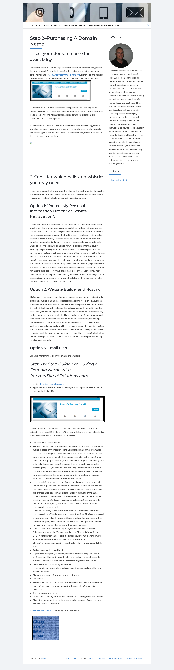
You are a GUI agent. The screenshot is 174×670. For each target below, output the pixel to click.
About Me (115, 25)
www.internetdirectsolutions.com (64, 74)
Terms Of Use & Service (134, 659)
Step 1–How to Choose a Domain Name (48, 25)
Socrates (44, 659)
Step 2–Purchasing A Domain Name (74, 25)
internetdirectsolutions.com (51, 383)
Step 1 (75, 659)
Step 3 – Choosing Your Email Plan (99, 25)
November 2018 (119, 179)
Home (32, 25)
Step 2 (83, 659)
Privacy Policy (115, 659)
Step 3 (91, 659)
